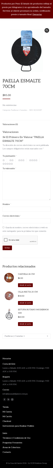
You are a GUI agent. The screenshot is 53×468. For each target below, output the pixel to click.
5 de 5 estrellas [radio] (9, 164)
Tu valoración (9, 168)
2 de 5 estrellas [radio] (12, 160)
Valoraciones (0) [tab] (10, 124)
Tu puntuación (10, 156)
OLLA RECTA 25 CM (28, 292)
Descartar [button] (37, 14)
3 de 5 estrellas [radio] (22, 160)
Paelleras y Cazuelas (19, 110)
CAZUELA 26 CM (26, 274)
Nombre (7, 204)
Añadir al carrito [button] (25, 285)
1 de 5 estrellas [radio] (5, 160)
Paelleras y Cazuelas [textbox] (15, 336)
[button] (47, 30)
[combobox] (26, 336)
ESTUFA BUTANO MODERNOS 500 (33, 311)
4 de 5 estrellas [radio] (34, 160)
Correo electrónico (12, 216)
